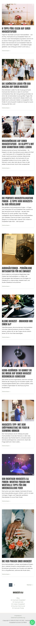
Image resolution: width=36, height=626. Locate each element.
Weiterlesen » (6, 50)
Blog (18, 598)
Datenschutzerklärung (18, 617)
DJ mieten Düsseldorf (18, 604)
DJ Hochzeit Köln (18, 602)
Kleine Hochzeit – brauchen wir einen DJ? (17, 322)
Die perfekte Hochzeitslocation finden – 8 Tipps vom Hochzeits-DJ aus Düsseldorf (17, 201)
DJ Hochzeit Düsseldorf (18, 600)
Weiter (30, 585)
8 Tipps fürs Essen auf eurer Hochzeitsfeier (16, 30)
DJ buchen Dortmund (18, 606)
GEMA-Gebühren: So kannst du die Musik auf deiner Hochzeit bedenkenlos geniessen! (17, 373)
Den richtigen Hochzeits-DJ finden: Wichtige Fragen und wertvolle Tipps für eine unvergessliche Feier (16, 483)
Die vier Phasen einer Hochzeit (17, 561)
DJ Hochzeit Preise (18, 608)
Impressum (18, 615)
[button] (32, 622)
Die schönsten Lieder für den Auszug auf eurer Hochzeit (16, 85)
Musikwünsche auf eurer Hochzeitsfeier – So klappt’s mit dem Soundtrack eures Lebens (18, 144)
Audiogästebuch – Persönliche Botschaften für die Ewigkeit (17, 269)
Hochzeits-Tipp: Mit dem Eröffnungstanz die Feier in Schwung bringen (15, 428)
